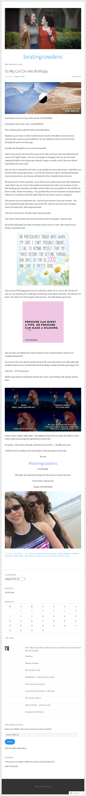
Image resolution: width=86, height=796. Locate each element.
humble (38, 556)
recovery (65, 556)
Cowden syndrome (64, 553)
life (15, 553)
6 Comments (76, 77)
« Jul (6, 638)
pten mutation (56, 556)
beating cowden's (36, 553)
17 (43, 621)
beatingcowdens (43, 57)
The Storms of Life (32, 670)
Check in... (29, 656)
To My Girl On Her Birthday (26, 71)
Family (21, 556)
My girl (19, 553)
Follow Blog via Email (14, 725)
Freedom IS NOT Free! (34, 712)
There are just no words (35, 684)
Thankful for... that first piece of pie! (39, 677)
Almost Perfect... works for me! (37, 705)
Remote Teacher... (32, 663)
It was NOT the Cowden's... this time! (40, 691)
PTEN (48, 556)
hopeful (32, 556)
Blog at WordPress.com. (43, 787)
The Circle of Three (33, 698)
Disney (15, 556)
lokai (44, 556)
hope (26, 556)
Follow (10, 742)
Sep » (12, 638)
